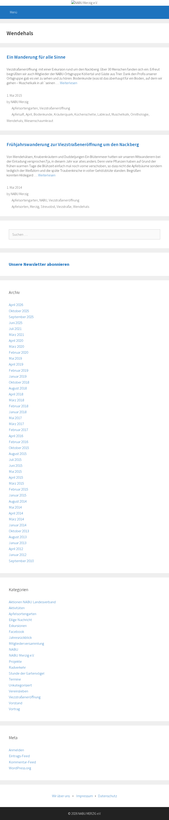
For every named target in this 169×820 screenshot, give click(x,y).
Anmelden (16, 750)
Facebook (16, 631)
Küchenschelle (85, 114)
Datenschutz (107, 795)
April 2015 (16, 477)
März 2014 (16, 519)
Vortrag (14, 708)
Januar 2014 (17, 525)
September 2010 (21, 560)
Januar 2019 (17, 376)
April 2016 (16, 435)
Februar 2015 (18, 489)
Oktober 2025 (19, 310)
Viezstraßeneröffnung (54, 108)
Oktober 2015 (19, 447)
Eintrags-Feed (19, 755)
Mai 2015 (15, 471)
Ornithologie (139, 114)
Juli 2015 (15, 459)
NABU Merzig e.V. (21, 655)
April (29, 114)
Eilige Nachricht (20, 619)
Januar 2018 (17, 411)
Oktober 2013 (19, 531)
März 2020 (16, 346)
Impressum (84, 795)
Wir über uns (61, 795)
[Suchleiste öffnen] (162, 12)
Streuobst (48, 206)
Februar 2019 (18, 370)
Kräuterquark (63, 114)
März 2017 (16, 423)
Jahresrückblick (20, 637)
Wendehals (15, 120)
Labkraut (103, 114)
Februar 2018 (18, 406)
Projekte (15, 661)
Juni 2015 (15, 465)
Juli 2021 (15, 328)
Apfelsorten (20, 206)
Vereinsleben (18, 691)
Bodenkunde (43, 114)
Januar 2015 (17, 495)
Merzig (34, 206)
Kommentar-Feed (22, 762)
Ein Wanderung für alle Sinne (36, 57)
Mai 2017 (15, 417)
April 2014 (16, 513)
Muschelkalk (120, 114)
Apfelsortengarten (25, 108)
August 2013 (18, 536)
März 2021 (16, 334)
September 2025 (21, 316)
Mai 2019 (15, 358)
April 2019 (16, 364)
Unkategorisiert (20, 685)
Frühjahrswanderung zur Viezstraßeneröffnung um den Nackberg (73, 144)
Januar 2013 (17, 542)
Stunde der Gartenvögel (26, 673)
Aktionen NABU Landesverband (32, 601)
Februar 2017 (18, 429)
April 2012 (16, 548)
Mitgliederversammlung (26, 643)
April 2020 (16, 340)
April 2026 (16, 304)
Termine (15, 679)
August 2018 (18, 388)
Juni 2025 (15, 322)
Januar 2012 (17, 554)
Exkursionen (18, 625)
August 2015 (18, 453)
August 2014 (18, 501)
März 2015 (16, 483)
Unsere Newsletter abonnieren (39, 264)
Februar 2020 (18, 352)
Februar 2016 (18, 441)
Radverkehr (17, 667)
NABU (43, 200)
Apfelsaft (18, 114)
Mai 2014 (15, 507)
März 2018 (16, 400)
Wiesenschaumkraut (38, 120)
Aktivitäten (17, 607)
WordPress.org (20, 768)
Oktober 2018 (19, 382)
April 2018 (16, 394)
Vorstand (15, 703)
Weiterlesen (68, 83)
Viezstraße (64, 206)
